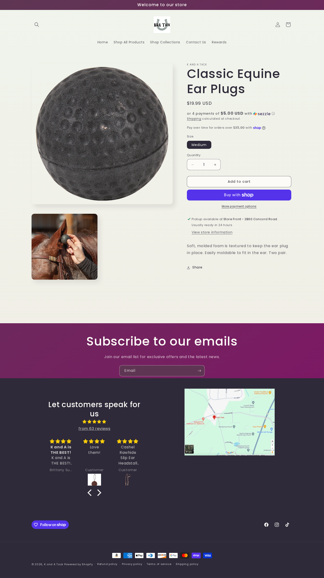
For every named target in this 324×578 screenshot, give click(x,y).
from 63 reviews (95, 428)
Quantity (193, 155)
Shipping (194, 119)
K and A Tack (53, 564)
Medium (199, 145)
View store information (212, 232)
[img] (94, 421)
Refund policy (107, 564)
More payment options (239, 206)
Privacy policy (132, 564)
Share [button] (197, 267)
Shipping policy (187, 564)
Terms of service (159, 564)
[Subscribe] (199, 370)
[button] (37, 24)
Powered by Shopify (78, 564)
